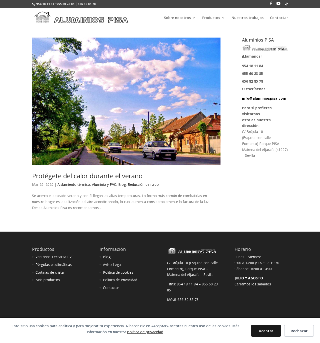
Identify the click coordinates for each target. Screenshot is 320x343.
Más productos (48, 279)
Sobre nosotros (177, 18)
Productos (211, 18)
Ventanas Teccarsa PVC (55, 256)
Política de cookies (118, 272)
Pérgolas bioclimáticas (54, 264)
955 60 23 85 (252, 73)
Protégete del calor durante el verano (87, 175)
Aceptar (266, 330)
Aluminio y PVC (104, 184)
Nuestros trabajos (248, 18)
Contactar (279, 18)
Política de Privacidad (120, 279)
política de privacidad (145, 331)
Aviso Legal (112, 264)
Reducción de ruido (143, 184)
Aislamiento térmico (74, 184)
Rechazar (299, 330)
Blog (122, 184)
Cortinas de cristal (50, 272)
